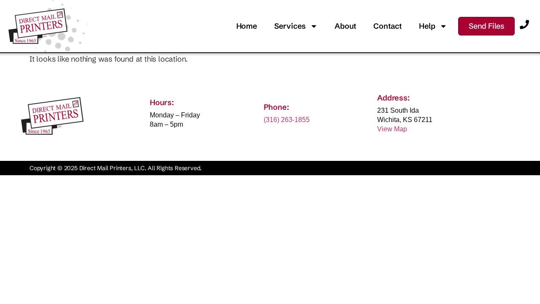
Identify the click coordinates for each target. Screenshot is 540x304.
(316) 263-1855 (287, 119)
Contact (387, 26)
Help (427, 26)
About (345, 26)
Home (246, 26)
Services (290, 26)
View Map (392, 129)
